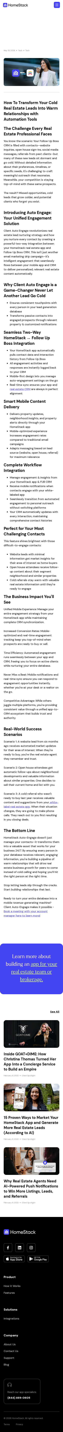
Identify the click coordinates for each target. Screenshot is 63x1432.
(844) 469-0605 (18, 1398)
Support (9, 1358)
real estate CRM (20, 389)
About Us (10, 1344)
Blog (6, 1364)
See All (54, 1011)
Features (9, 1293)
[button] (57, 5)
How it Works (12, 1286)
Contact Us (11, 1351)
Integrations (11, 1318)
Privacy (19, 1424)
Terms (7, 1424)
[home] (15, 5)
